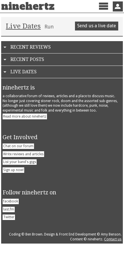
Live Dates (23, 26)
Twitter (8, 217)
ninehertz (28, 6)
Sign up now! (13, 170)
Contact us (112, 239)
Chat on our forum (18, 146)
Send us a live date (96, 25)
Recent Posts (27, 59)
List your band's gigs (19, 162)
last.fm (8, 209)
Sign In (118, 6)
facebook (10, 201)
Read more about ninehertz (24, 116)
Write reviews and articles (23, 154)
